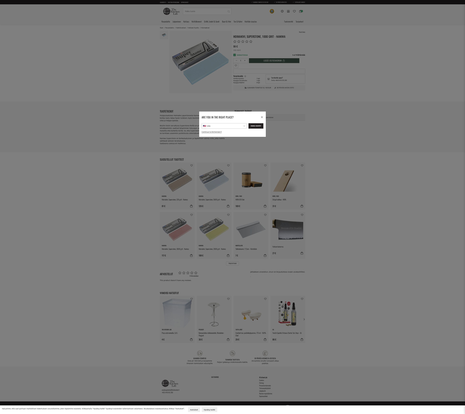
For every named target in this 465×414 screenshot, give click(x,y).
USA (208, 126)
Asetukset (194, 410)
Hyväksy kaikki (209, 410)
